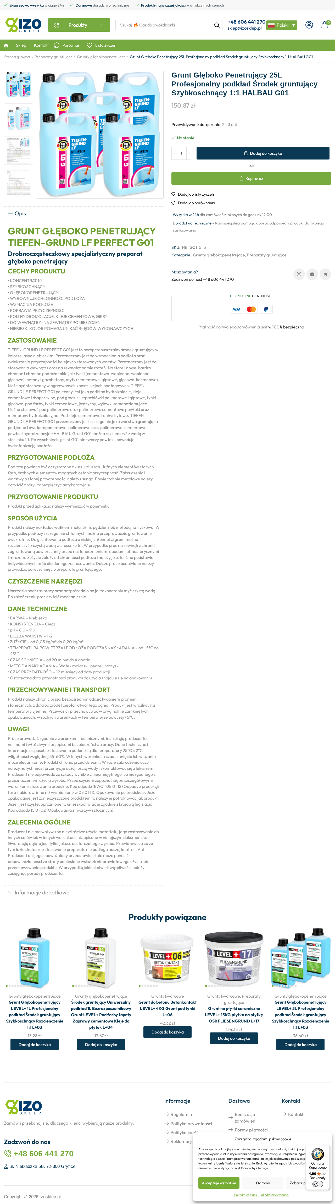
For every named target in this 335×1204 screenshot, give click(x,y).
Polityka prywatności (274, 1195)
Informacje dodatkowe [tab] (42, 892)
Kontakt (295, 1114)
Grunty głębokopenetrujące (101, 56)
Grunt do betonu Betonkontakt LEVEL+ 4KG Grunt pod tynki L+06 (167, 1008)
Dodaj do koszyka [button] (55, 954)
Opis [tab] (20, 213)
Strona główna (17, 56)
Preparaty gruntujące (53, 56)
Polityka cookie (185, 1132)
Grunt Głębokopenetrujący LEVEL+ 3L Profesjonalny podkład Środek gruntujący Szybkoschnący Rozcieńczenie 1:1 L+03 (300, 1014)
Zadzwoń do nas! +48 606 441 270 (202, 279)
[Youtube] (312, 274)
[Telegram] (325, 274)
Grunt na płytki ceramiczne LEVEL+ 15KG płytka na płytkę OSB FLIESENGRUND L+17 (234, 1015)
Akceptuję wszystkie (219, 1182)
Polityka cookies (245, 1195)
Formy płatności (251, 1129)
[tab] (84, 213)
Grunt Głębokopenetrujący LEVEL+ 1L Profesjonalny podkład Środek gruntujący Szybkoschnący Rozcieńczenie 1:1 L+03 (34, 1014)
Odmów (263, 1182)
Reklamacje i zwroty (190, 1141)
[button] (309, 25)
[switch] (317, 1184)
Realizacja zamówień (245, 1117)
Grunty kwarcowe (167, 996)
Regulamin (181, 1114)
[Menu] (326, 1148)
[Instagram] (299, 274)
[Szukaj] (217, 25)
